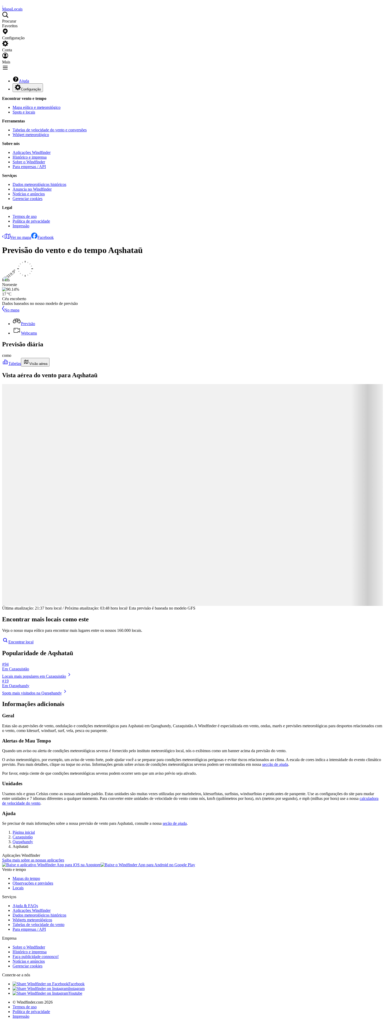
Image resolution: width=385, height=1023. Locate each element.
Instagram (76, 988)
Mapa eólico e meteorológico (36, 107)
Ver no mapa (20, 237)
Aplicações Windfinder (32, 152)
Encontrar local (21, 642)
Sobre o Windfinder (29, 162)
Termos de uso (25, 216)
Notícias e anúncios (29, 194)
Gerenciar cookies (27, 198)
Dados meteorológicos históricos (39, 184)
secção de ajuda (275, 764)
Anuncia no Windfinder (32, 189)
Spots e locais (24, 112)
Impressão (21, 226)
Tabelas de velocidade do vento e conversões (50, 130)
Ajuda (24, 81)
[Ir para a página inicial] (2, 4)
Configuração (31, 89)
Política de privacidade (31, 221)
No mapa (11, 310)
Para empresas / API (29, 166)
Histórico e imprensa (30, 157)
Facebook (45, 237)
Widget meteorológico (31, 134)
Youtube (75, 993)
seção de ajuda (175, 823)
